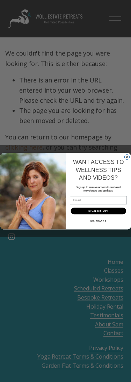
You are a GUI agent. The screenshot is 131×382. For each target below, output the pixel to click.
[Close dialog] (126, 156)
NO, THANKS (98, 221)
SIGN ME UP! (98, 210)
